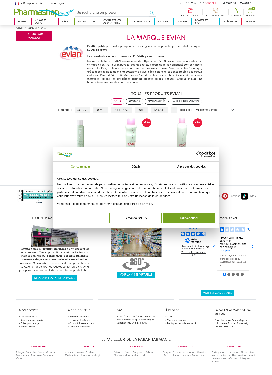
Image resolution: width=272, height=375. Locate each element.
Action (81, 110)
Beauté (22, 21)
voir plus (225, 250)
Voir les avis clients (217, 293)
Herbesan (234, 352)
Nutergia (244, 358)
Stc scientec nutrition (184, 352)
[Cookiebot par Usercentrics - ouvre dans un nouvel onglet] (199, 154)
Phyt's (98, 355)
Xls (202, 355)
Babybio (137, 352)
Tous (117, 101)
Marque (159, 110)
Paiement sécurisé (79, 316)
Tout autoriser (189, 217)
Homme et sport (201, 21)
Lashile (185, 355)
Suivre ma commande (32, 320)
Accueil (19, 27)
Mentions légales (176, 320)
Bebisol (149, 352)
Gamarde (48, 355)
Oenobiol (202, 352)
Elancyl (195, 355)
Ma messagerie (29, 316)
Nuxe (82, 355)
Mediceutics (22, 355)
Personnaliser (133, 217)
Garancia (51, 352)
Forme (100, 110)
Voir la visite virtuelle (136, 274)
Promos (250, 21)
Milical (167, 355)
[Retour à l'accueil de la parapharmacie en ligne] (44, 12)
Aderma (69, 352)
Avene (41, 352)
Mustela (118, 355)
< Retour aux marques (34, 36)
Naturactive (247, 352)
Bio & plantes (86, 21)
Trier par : (186, 110)
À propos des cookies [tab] (191, 166)
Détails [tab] (136, 166)
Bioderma (91, 352)
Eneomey (36, 355)
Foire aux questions (79, 326)
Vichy (19, 358)
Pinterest (234, 196)
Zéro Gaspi (229, 3)
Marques (245, 3)
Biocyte (167, 352)
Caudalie (31, 352)
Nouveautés (193, 3)
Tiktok (252, 196)
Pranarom (216, 361)
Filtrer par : (65, 110)
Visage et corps (40, 21)
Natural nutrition (220, 355)
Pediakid (140, 355)
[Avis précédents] (213, 247)
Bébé (65, 21)
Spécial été (212, 3)
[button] (235, 12)
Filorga (20, 352)
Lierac (176, 355)
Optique (163, 21)
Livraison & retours (79, 320)
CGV (169, 316)
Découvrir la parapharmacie (54, 278)
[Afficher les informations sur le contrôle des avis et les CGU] (207, 246)
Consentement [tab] (80, 166)
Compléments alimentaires (112, 21)
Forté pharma (218, 352)
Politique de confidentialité (181, 323)
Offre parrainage (30, 323)
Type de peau (120, 110)
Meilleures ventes (186, 101)
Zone (141, 110)
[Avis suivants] (252, 247)
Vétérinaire (230, 21)
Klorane (129, 355)
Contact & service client (82, 323)
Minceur (182, 21)
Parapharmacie (140, 21)
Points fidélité (28, 326)
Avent (128, 352)
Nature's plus (229, 358)
